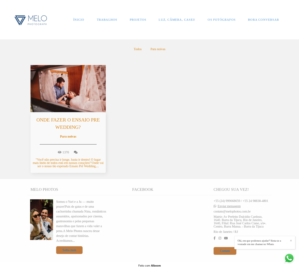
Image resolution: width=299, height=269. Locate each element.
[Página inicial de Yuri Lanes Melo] (30, 19)
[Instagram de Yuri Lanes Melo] (219, 238)
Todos (138, 49)
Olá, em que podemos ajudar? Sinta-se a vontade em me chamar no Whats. (259, 242)
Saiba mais (69, 250)
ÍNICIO (78, 19)
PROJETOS (138, 19)
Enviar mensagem (229, 206)
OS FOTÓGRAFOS (222, 19)
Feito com (149, 265)
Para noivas (158, 49)
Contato (225, 251)
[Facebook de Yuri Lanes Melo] (215, 238)
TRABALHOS (107, 19)
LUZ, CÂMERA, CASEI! (177, 19)
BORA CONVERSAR (263, 19)
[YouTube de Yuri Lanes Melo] (226, 238)
